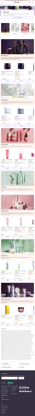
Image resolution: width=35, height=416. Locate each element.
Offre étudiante (14, 393)
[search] (1, 4)
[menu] (2, 2)
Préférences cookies (5, 399)
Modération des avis (4, 407)
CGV (2, 402)
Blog (2, 397)
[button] (17, 0)
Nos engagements (14, 388)
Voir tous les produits (17, 17)
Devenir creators (4, 395)
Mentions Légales (4, 409)
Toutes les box (3, 388)
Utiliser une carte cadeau (5, 386)
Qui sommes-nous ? (14, 386)
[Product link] (7, 69)
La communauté (4, 393)
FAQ (2, 404)
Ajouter (7, 125)
